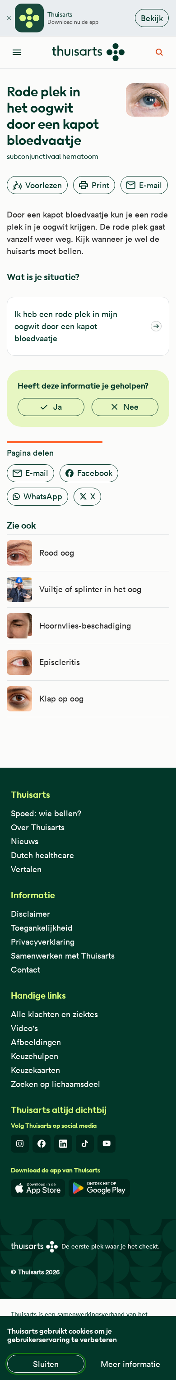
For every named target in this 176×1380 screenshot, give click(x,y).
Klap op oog (61, 698)
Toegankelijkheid (42, 928)
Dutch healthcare (42, 855)
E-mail (150, 185)
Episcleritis (59, 662)
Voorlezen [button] (43, 185)
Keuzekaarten (35, 1070)
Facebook (94, 473)
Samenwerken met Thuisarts (63, 955)
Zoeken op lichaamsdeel (55, 1084)
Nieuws (24, 841)
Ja (57, 407)
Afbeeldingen (36, 1042)
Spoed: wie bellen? (46, 813)
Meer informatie (130, 1364)
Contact (25, 969)
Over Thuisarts (38, 827)
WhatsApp (42, 496)
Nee (131, 407)
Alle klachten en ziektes (54, 1014)
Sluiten (46, 1364)
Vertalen (26, 869)
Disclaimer (30, 914)
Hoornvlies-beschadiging (85, 625)
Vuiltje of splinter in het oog (90, 589)
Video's (24, 1028)
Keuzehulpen (34, 1056)
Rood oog (56, 552)
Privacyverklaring (42, 942)
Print (100, 185)
